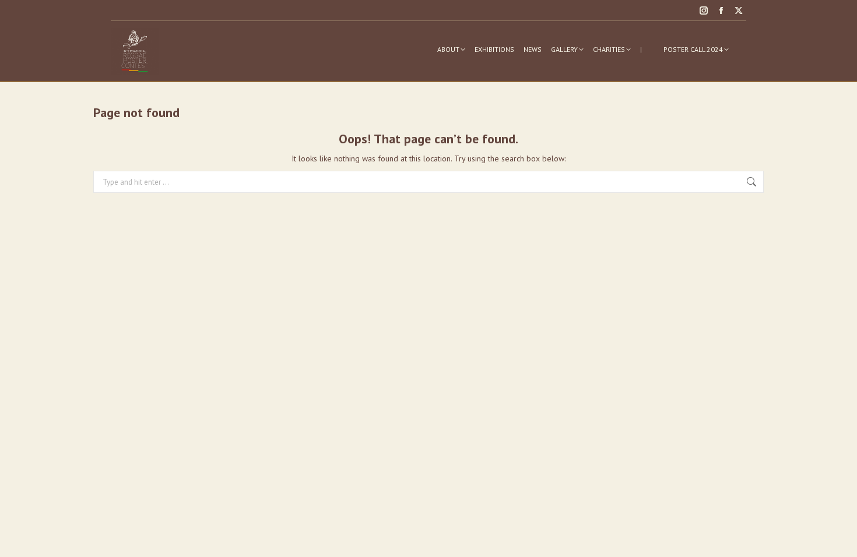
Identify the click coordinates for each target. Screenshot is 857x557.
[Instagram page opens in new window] (703, 10)
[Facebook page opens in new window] (721, 10)
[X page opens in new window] (738, 10)
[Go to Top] (839, 539)
